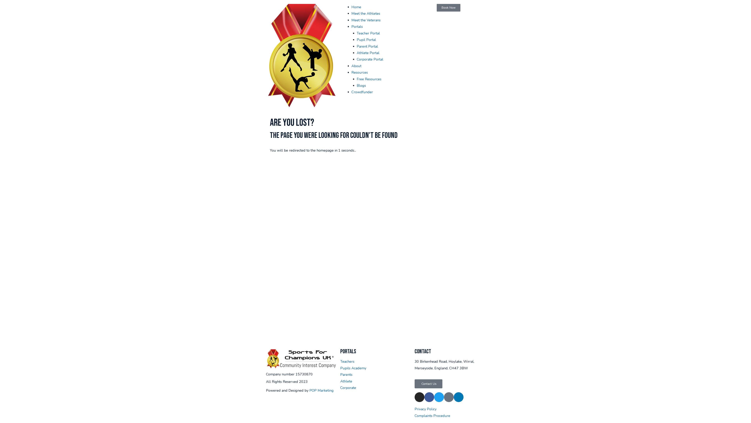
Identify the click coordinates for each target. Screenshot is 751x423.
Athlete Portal (368, 53)
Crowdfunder (362, 92)
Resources (359, 72)
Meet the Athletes (365, 13)
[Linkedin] (459, 397)
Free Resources (369, 79)
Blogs (361, 85)
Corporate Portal (370, 59)
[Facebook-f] (429, 397)
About (356, 66)
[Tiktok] (449, 397)
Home (356, 7)
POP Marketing (321, 390)
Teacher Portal (368, 33)
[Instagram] (419, 397)
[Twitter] (439, 397)
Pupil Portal (366, 39)
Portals (357, 26)
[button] (428, 383)
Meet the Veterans (366, 20)
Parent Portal (367, 46)
